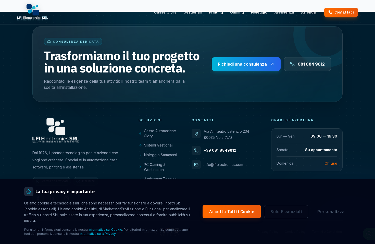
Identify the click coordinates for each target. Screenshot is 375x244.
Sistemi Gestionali (158, 145)
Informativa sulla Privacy (98, 234)
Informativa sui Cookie (105, 229)
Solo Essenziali (286, 211)
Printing (216, 12)
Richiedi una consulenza (242, 64)
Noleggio (259, 12)
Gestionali (192, 12)
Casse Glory (165, 12)
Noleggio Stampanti (160, 155)
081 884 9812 (311, 64)
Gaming (237, 12)
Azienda (308, 12)
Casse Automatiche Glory (160, 133)
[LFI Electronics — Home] (32, 12)
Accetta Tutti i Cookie (231, 211)
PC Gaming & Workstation (155, 167)
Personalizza (331, 211)
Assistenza (284, 12)
